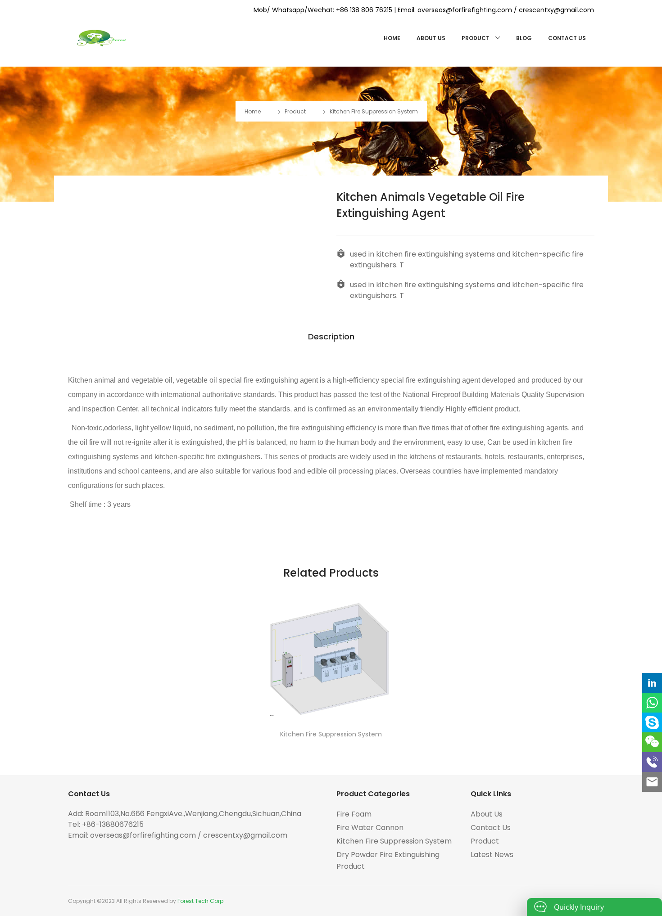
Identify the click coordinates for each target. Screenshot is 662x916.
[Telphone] (652, 762)
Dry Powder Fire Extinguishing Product (388, 860)
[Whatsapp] (652, 703)
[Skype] (652, 722)
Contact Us (567, 38)
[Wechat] (652, 742)
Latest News (492, 854)
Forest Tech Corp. (201, 901)
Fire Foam (354, 814)
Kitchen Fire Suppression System (374, 111)
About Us (431, 38)
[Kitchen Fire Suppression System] (331, 655)
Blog (524, 38)
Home (392, 38)
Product (476, 38)
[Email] (652, 782)
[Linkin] (652, 683)
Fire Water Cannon (370, 827)
